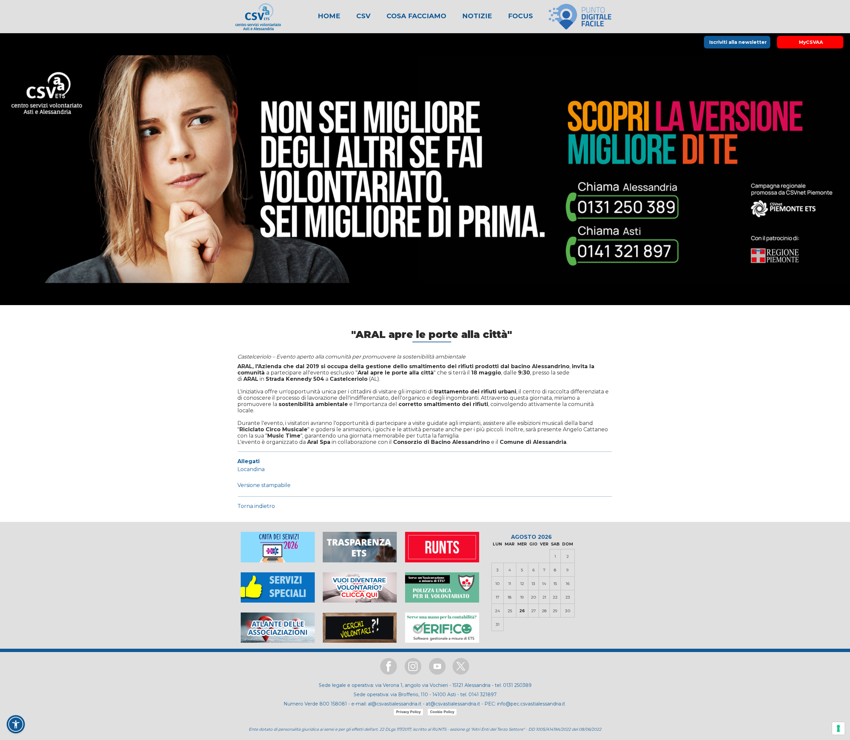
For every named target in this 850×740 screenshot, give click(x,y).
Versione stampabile (264, 485)
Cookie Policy (442, 711)
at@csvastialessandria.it (453, 704)
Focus (519, 16)
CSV (362, 16)
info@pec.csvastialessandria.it (531, 704)
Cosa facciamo (415, 16)
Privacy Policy (408, 711)
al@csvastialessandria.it (394, 704)
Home (329, 16)
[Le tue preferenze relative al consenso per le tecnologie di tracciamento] (838, 728)
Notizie (476, 16)
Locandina (251, 469)
